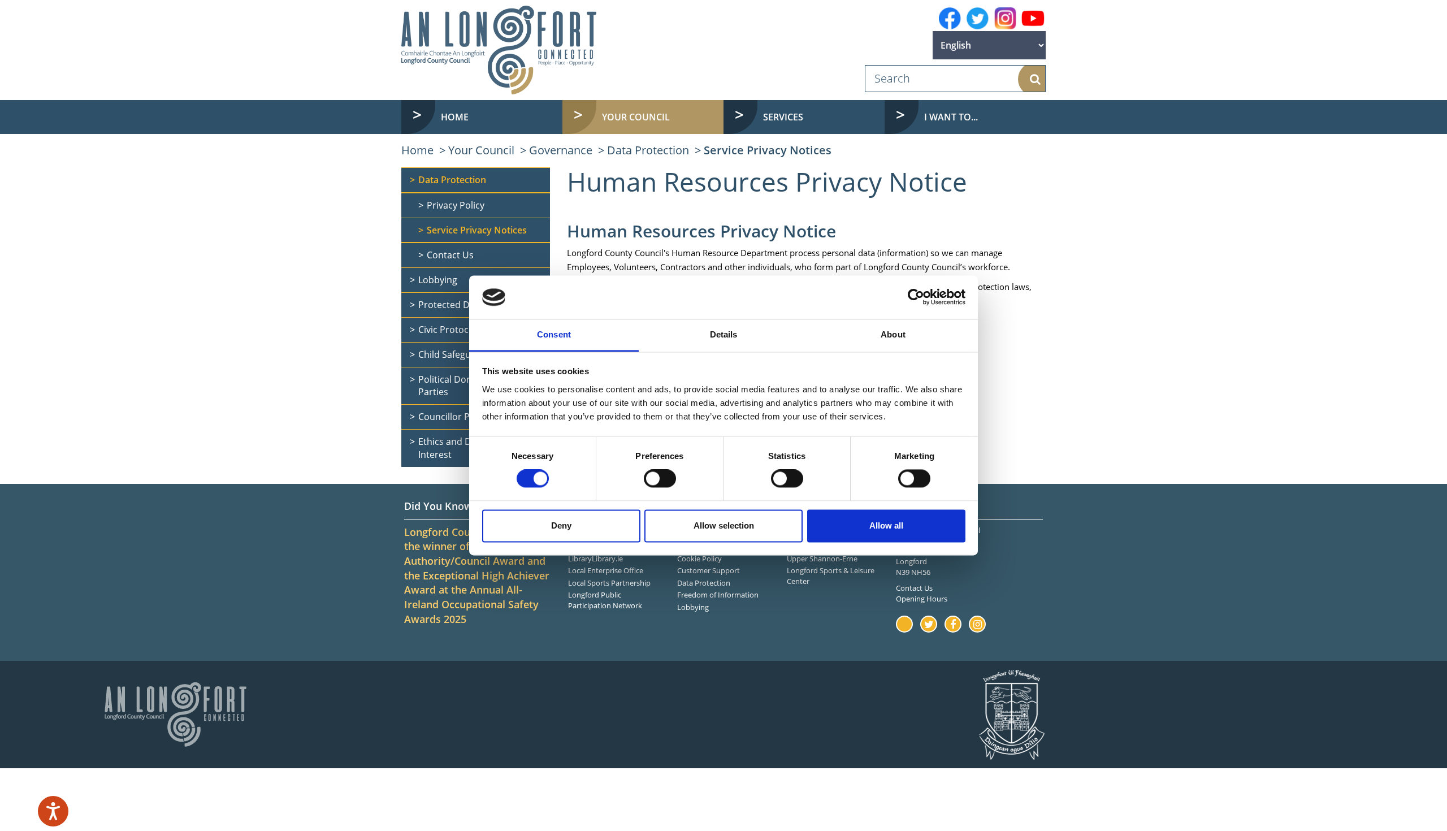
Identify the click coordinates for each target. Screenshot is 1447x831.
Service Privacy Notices (767, 150)
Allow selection (724, 525)
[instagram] (1005, 18)
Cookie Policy (699, 558)
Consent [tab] (554, 334)
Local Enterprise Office (605, 570)
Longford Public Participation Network (605, 600)
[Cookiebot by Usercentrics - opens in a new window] (916, 297)
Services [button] (783, 117)
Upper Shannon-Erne (822, 558)
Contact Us (914, 588)
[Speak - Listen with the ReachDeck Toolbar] (53, 811)
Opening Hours (921, 599)
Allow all (886, 525)
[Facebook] (950, 18)
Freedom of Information (718, 595)
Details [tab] (724, 334)
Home (455, 117)
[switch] (660, 479)
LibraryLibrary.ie (595, 558)
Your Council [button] (636, 117)
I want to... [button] (951, 117)
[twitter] (977, 18)
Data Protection (648, 150)
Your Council (481, 150)
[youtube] (1033, 18)
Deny (561, 525)
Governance (560, 150)
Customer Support (708, 570)
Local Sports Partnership (609, 583)
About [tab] (893, 334)
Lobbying (693, 607)
